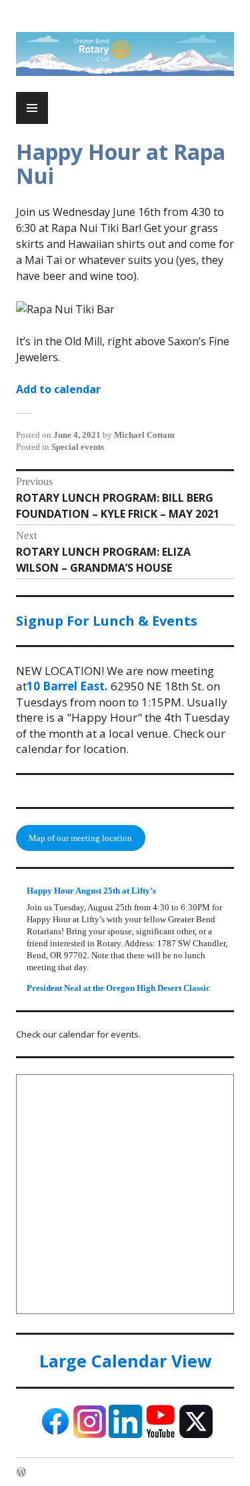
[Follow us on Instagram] (90, 1435)
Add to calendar (58, 389)
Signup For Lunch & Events (106, 621)
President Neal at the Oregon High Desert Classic (118, 988)
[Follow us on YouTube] (160, 1435)
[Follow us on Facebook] (54, 1435)
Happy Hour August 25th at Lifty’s (91, 891)
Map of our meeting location (80, 838)
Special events (77, 447)
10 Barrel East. (67, 686)
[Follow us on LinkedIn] (125, 1435)
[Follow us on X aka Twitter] (196, 1435)
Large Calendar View (125, 1360)
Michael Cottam (144, 435)
